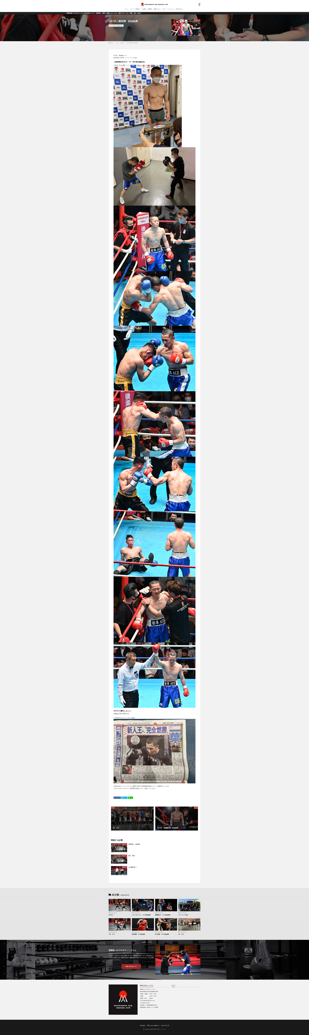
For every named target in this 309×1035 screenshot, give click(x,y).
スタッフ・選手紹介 (135, 9)
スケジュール (170, 9)
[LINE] (130, 798)
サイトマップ (165, 1025)
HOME (111, 42)
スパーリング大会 (183, 915)
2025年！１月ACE (134, 844)
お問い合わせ (179, 9)
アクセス (142, 1025)
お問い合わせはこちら (131, 966)
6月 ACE (131, 856)
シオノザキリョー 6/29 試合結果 (141, 915)
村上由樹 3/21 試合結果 (162, 934)
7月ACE (111, 915)
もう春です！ (133, 867)
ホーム (126, 9)
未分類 (120, 25)
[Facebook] (117, 798)
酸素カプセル (157, 9)
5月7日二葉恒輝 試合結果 (132, 42)
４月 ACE (112, 934)
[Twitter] (124, 798)
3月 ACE (181, 934)
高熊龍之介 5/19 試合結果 (162, 915)
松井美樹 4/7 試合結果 (138, 934)
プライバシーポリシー (153, 1025)
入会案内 (144, 9)
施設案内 (150, 9)
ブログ (164, 9)
